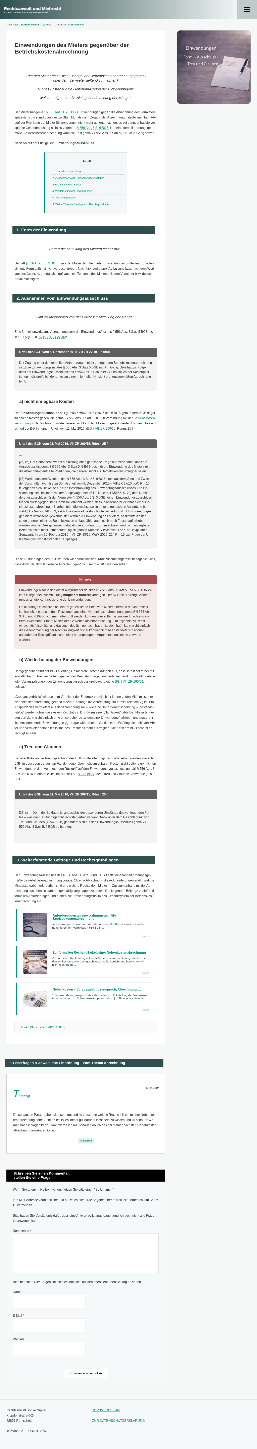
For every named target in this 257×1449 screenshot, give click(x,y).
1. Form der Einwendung (66, 171)
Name (18, 1292)
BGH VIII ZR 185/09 (129, 681)
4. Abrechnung (76, 24)
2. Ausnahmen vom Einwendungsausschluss (78, 177)
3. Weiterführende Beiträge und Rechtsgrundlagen (81, 204)
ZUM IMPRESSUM (106, 1410)
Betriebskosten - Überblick (36, 24)
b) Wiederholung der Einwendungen (72, 191)
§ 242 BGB (86, 774)
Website (18, 1339)
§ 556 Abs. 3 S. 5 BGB (62, 112)
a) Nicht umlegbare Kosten (67, 184)
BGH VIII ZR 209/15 (101, 428)
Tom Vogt (21, 1096)
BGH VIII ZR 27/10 (52, 337)
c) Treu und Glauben (63, 197)
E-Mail (18, 1315)
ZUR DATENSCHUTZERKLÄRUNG (118, 1420)
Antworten (86, 1140)
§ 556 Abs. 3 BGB (52, 1027)
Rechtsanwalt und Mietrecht (32, 8)
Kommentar (22, 1230)
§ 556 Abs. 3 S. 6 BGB (93, 128)
